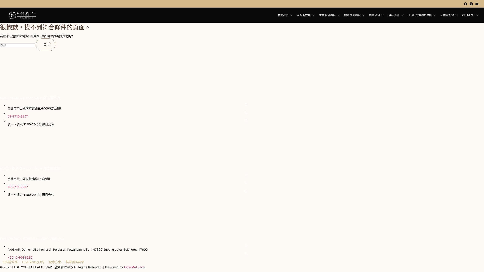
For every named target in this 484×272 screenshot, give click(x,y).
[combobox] (17, 45)
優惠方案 (55, 262)
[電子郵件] (476, 3)
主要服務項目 (327, 15)
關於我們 (283, 15)
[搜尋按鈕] (45, 44)
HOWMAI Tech (134, 267)
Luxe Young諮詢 (33, 262)
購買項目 (374, 15)
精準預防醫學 (75, 262)
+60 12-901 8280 (20, 257)
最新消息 (393, 15)
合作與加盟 (447, 15)
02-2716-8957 (18, 116)
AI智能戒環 (304, 15)
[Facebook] (465, 3)
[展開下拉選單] (291, 15)
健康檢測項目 (352, 15)
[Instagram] (471, 3)
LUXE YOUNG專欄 (420, 15)
